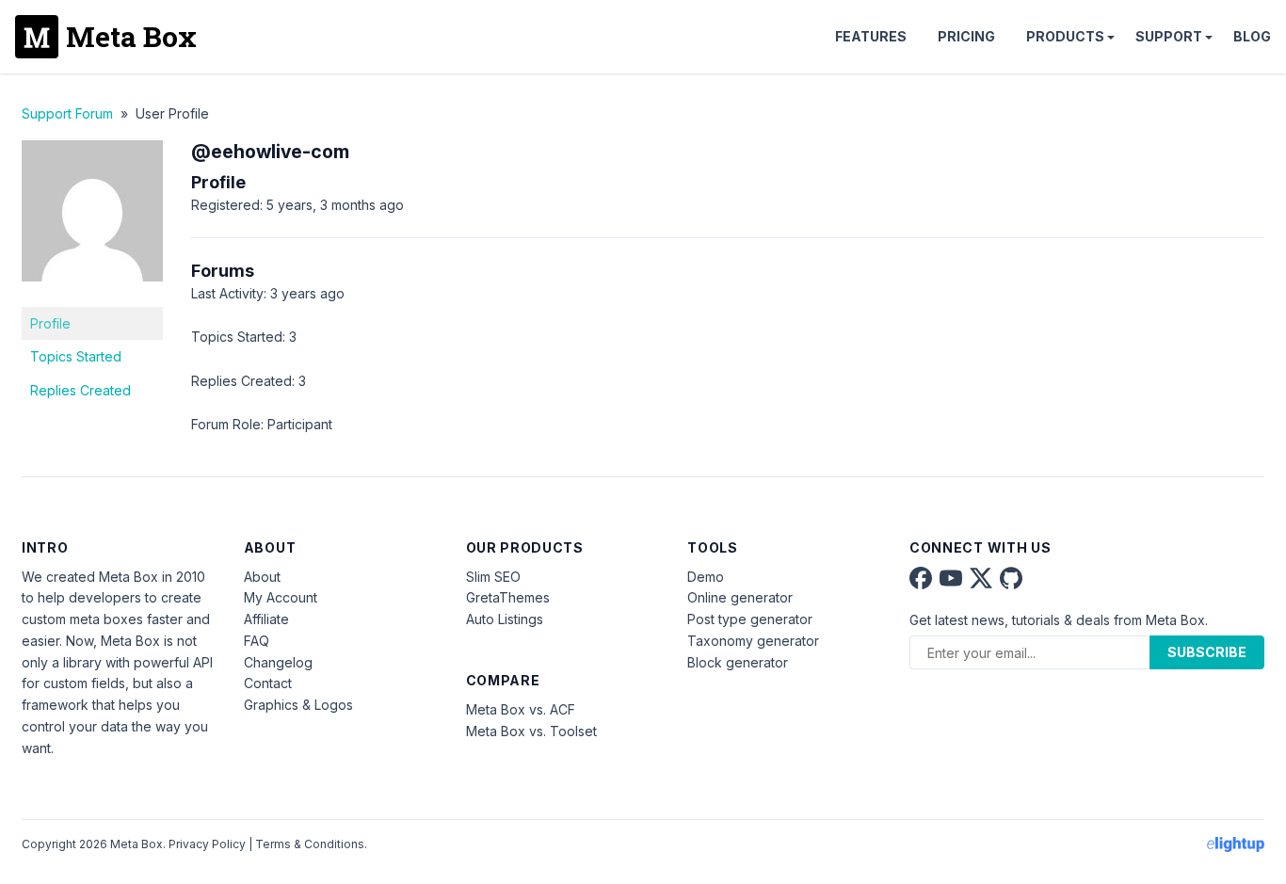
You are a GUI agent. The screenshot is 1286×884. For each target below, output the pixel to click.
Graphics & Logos (298, 705)
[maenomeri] (92, 295)
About (262, 577)
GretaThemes (508, 597)
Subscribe (1206, 652)
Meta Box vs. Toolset (531, 731)
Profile (50, 323)
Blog (1252, 36)
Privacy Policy (207, 844)
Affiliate (266, 619)
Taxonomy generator (753, 641)
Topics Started (75, 356)
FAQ (256, 641)
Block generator (737, 662)
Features (871, 36)
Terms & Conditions (309, 844)
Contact (268, 683)
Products (1065, 36)
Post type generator (749, 619)
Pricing (966, 36)
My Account (280, 597)
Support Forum (67, 113)
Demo (705, 577)
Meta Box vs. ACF (520, 709)
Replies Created (80, 390)
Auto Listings (504, 619)
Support (1168, 36)
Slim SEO (493, 577)
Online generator (740, 597)
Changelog (278, 662)
